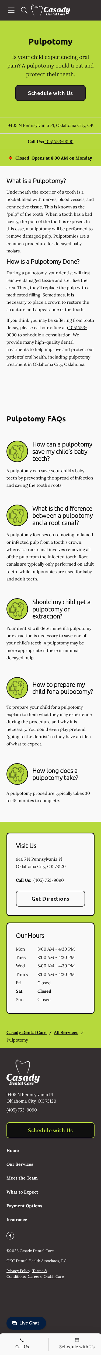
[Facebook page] (10, 1235)
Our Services (19, 1164)
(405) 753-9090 (58, 141)
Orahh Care (54, 1276)
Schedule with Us (50, 92)
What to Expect (22, 1192)
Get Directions (50, 898)
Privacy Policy (18, 1270)
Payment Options (24, 1205)
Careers (34, 1276)
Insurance (16, 1219)
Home (12, 1150)
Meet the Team (22, 1178)
